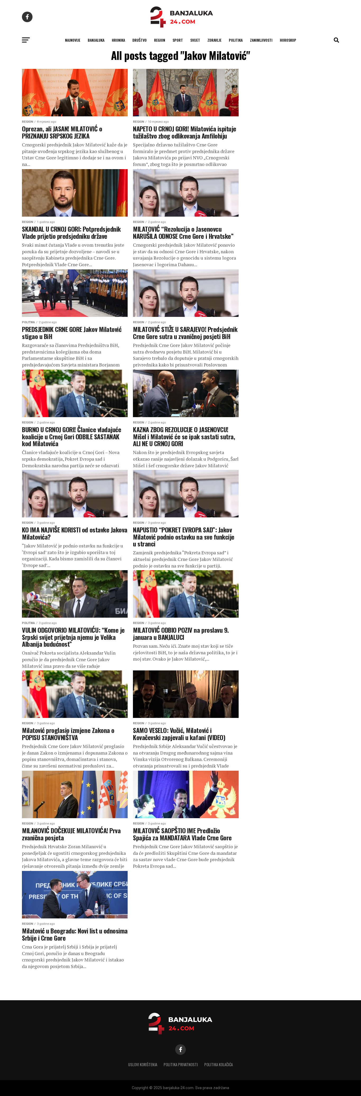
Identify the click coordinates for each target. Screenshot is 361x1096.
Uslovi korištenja (142, 1064)
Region (159, 40)
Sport (178, 40)
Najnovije (72, 40)
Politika (236, 40)
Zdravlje (214, 40)
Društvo (139, 40)
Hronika (118, 40)
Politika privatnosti (181, 1064)
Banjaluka (96, 40)
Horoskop (288, 40)
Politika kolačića (218, 1064)
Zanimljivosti (261, 40)
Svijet (195, 40)
